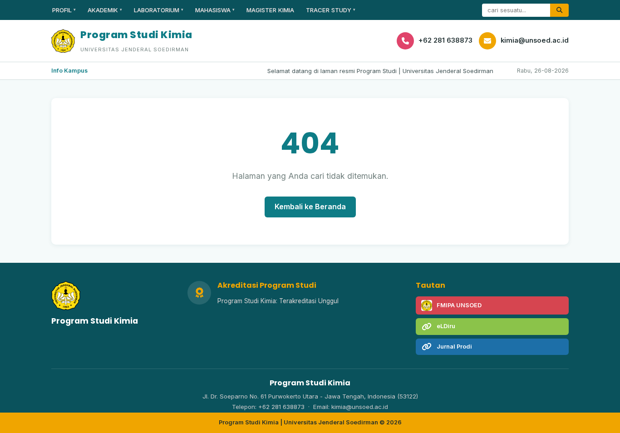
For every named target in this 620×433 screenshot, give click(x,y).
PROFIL (64, 10)
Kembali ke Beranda (310, 206)
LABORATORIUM (158, 10)
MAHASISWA (215, 10)
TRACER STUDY (330, 10)
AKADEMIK (105, 10)
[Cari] (559, 10)
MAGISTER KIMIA (270, 10)
